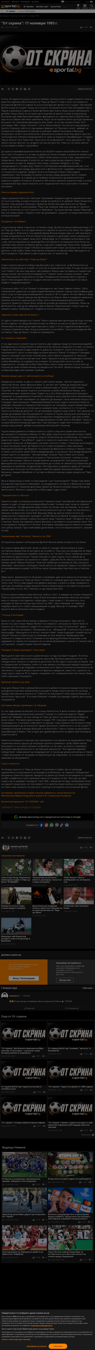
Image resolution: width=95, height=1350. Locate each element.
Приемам (58, 1346)
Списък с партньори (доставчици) (16, 1339)
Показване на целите (37, 1346)
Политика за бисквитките (41, 1325)
